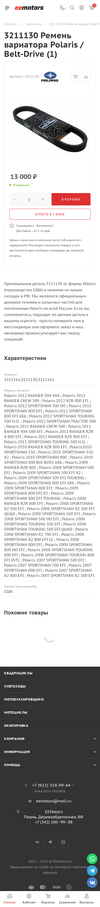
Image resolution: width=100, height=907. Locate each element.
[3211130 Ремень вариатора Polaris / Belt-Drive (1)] (50, 128)
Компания (14, 739)
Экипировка (16, 725)
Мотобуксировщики (24, 699)
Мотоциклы (15, 712)
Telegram (50, 842)
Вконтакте (37, 842)
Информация (17, 752)
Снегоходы (15, 686)
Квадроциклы (18, 673)
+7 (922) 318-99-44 (51, 785)
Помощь (12, 765)
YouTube (63, 842)
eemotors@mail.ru (54, 801)
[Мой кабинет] (81, 8)
